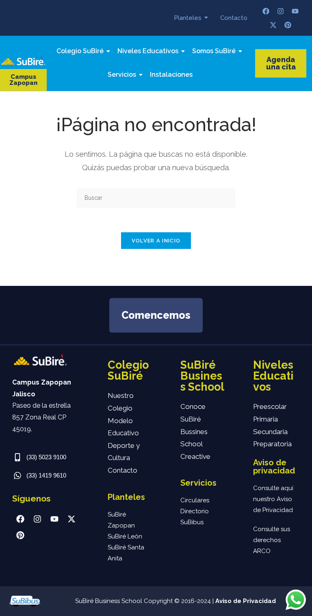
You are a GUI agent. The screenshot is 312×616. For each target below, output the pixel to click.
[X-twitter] (273, 25)
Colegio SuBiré (80, 51)
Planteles (188, 18)
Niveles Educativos (147, 51)
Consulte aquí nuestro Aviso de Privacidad (273, 499)
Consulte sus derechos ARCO (271, 540)
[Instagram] (281, 11)
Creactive (195, 456)
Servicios (122, 74)
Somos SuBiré (214, 51)
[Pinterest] (288, 25)
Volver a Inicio (156, 241)
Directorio (194, 511)
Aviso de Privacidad (245, 601)
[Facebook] (266, 11)
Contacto (233, 18)
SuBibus (192, 522)
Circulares (194, 500)
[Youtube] (295, 11)
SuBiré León (125, 536)
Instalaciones (171, 74)
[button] (23, 80)
